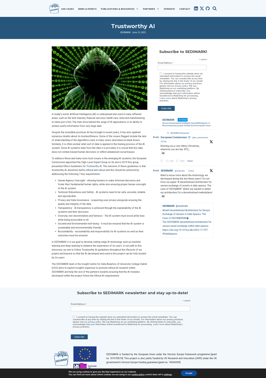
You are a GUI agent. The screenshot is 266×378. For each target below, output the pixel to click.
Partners (149, 9)
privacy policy (181, 86)
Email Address (165, 62)
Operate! (169, 9)
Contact (184, 9)
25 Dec (164, 141)
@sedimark (180, 171)
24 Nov (191, 171)
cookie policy (137, 374)
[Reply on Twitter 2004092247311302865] (162, 161)
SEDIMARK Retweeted (179, 133)
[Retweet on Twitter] (168, 133)
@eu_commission (200, 137)
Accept (188, 373)
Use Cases (67, 9)
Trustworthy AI (94, 166)
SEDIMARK (167, 170)
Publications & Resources (118, 9)
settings (168, 374)
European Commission (174, 137)
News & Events (87, 9)
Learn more (165, 98)
